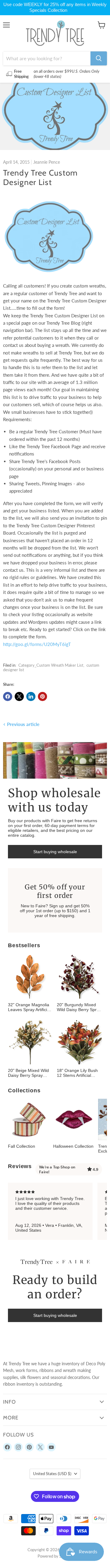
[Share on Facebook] (7, 696)
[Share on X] (19, 696)
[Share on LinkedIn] (30, 696)
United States (52, 1473)
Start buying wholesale (55, 851)
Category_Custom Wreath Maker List (50, 665)
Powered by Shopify (55, 1556)
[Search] (98, 58)
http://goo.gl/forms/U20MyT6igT (37, 644)
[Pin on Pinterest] (42, 696)
